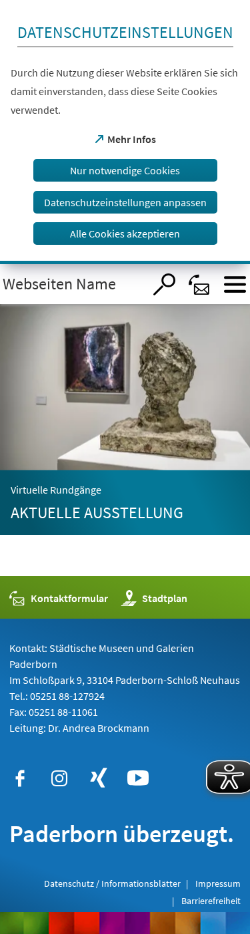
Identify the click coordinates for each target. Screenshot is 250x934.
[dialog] (125, 132)
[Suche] (164, 284)
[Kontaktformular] (200, 284)
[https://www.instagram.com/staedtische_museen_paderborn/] (59, 778)
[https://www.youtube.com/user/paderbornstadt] (138, 778)
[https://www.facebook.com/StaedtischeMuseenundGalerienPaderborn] (20, 778)
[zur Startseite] (72, 284)
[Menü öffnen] (235, 284)
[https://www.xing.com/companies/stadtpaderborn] (98, 778)
